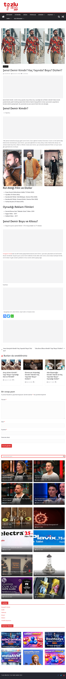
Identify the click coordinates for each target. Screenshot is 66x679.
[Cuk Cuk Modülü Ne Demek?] (17, 585)
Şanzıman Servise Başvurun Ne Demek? (15, 572)
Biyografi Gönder (5, 607)
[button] (44, 15)
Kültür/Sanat (18, 18)
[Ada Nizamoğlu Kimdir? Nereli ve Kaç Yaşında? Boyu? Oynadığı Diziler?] (55, 361)
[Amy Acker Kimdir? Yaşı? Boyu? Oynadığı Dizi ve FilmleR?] (11, 361)
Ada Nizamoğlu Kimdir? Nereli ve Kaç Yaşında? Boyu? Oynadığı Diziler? (55, 375)
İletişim (3, 615)
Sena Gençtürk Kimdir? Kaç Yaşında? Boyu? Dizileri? (17, 350)
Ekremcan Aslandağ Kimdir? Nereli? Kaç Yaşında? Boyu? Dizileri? (32, 375)
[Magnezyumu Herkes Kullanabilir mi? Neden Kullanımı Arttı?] (17, 518)
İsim (3, 422)
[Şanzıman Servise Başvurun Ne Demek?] (17, 565)
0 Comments (25, 73)
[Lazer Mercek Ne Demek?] (49, 588)
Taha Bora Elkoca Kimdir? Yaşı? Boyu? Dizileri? (49, 348)
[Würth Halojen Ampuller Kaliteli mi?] (49, 565)
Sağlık (25, 14)
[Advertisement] (33, 87)
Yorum (3, 399)
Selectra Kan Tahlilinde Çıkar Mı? (12, 547)
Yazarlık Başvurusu (6, 620)
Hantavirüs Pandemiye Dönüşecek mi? (46, 525)
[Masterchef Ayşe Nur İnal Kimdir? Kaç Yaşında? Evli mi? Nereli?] (17, 471)
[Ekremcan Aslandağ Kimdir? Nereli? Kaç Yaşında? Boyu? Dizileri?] (33, 361)
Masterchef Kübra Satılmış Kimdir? (45, 498)
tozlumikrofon (7, 73)
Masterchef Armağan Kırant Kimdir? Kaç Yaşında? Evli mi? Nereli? (47, 476)
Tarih (8, 18)
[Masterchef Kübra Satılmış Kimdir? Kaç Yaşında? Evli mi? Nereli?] (49, 494)
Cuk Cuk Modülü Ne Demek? (11, 594)
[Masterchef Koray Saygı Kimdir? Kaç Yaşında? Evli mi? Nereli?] (17, 494)
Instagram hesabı (7, 253)
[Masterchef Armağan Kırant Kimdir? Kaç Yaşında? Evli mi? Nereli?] (49, 471)
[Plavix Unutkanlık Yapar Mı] (49, 537)
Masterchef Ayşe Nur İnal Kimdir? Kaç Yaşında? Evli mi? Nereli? (17, 476)
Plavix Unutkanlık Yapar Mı (43, 547)
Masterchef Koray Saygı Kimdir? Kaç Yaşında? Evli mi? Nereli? (16, 499)
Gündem (40, 14)
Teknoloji (33, 14)
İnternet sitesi (5, 437)
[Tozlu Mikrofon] (3, 17)
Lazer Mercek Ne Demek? (42, 594)
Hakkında (3, 612)
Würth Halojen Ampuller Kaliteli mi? (45, 572)
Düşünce (50, 14)
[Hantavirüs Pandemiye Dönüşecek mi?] (49, 518)
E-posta (4, 429)
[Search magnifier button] (64, 456)
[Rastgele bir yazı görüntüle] (63, 17)
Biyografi (9, 14)
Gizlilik (2, 610)
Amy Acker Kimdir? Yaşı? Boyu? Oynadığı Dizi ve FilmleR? (11, 374)
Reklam (3, 618)
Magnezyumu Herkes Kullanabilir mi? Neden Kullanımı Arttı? (16, 524)
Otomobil (18, 14)
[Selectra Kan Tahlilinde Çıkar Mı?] (17, 541)
